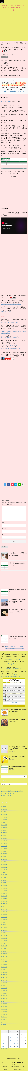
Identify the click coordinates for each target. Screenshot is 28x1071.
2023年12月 (4, 830)
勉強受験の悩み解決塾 (7, 795)
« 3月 (2, 1048)
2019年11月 (4, 959)
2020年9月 (4, 932)
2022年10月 (4, 867)
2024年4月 (4, 819)
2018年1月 (4, 1017)
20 (6, 1043)
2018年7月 (4, 1001)
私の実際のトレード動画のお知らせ (10, 322)
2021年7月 (4, 906)
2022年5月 (4, 880)
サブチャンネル (5, 101)
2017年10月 (4, 1025)
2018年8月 (4, 998)
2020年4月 (4, 946)
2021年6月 (4, 909)
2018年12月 (4, 988)
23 (17, 1043)
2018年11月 (4, 990)
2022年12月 (4, 861)
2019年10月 (4, 961)
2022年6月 (4, 877)
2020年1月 (4, 954)
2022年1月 (4, 890)
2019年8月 (4, 967)
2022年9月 (4, 869)
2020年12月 (4, 925)
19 (3, 1043)
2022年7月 (4, 875)
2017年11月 (4, 1022)
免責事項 (9, 1058)
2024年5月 (4, 817)
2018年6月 (4, 1003)
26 (3, 1046)
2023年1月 (4, 859)
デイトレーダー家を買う (8, 793)
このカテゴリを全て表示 (14, 702)
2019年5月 (4, 975)
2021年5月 (4, 911)
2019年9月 (4, 964)
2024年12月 (4, 811)
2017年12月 (4, 1019)
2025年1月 (4, 809)
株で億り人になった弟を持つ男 (9, 345)
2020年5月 (4, 943)
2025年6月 (4, 806)
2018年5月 (4, 1006)
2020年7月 (4, 938)
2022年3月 (4, 885)
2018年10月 (4, 993)
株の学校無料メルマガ (14, 91)
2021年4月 (4, 914)
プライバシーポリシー (16, 1058)
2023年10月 (4, 835)
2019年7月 (4, 969)
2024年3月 (4, 822)
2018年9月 (4, 996)
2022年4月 (4, 882)
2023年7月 (4, 843)
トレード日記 (5, 491)
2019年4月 (4, 977)
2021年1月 (4, 922)
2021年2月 (4, 919)
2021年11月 (4, 896)
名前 (3, 522)
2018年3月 (4, 1011)
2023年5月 (4, 848)
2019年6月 (4, 972)
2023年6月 (4, 846)
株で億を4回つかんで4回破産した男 (10, 348)
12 (3, 1040)
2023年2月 (4, 856)
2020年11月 (4, 927)
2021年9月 (4, 901)
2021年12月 (4, 893)
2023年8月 (4, 840)
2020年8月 (4, 935)
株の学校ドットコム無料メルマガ (14, 659)
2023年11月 (4, 833)
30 (17, 1046)
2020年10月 (4, 930)
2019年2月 (4, 982)
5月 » (6, 1048)
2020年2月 (4, 951)
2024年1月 (4, 827)
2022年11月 (4, 864)
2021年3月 (4, 917)
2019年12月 (4, 956)
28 (10, 1046)
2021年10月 (4, 898)
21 (10, 1043)
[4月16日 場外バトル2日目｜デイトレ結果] (15, 484)
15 (14, 1040)
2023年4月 (4, 851)
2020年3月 (4, 948)
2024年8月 (4, 814)
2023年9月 (4, 838)
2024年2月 (4, 825)
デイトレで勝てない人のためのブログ (11, 337)
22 (14, 1043)
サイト (3, 534)
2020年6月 (4, 940)
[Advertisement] (14, 26)
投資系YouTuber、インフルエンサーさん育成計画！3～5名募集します (18, 748)
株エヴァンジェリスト (7, 311)
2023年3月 (4, 854)
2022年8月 (4, 872)
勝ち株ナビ (14, 665)
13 (6, 1040)
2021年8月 (4, 904)
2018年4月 (4, 1009)
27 (6, 1046)
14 (10, 1040)
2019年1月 (4, 985)
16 (17, 1040)
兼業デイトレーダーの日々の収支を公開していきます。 (14, 1066)
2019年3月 (4, 980)
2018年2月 (4, 1014)
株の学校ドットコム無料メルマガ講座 (11, 304)
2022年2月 (4, 888)
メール (4, 528)
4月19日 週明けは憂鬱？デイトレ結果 (14, 648)
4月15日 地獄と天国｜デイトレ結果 (14, 646)
